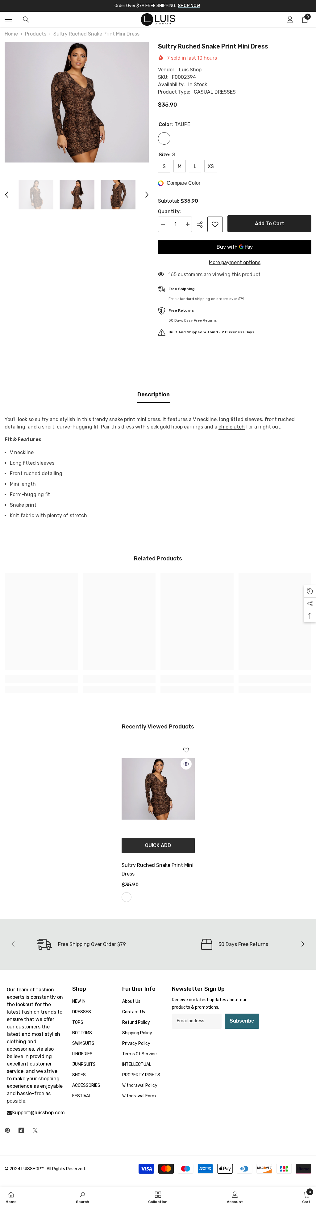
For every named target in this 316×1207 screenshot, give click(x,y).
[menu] (8, 19)
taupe (126, 897)
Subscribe (242, 1021)
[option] (77, 102)
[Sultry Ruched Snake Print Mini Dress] (158, 788)
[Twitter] (35, 1130)
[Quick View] (186, 764)
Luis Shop (190, 70)
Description (153, 394)
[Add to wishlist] (215, 224)
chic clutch (231, 427)
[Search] (26, 19)
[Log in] (290, 19)
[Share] (202, 224)
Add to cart (269, 223)
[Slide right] (302, 944)
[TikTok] (21, 1130)
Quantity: (169, 211)
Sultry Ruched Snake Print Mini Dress (157, 869)
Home (11, 34)
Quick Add (158, 845)
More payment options (234, 262)
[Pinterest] (7, 1130)
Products (35, 34)
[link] (41, 679)
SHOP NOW (189, 5)
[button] (6, 194)
